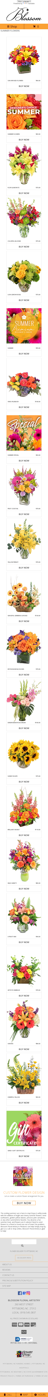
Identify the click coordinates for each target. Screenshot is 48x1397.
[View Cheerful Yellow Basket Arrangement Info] (24, 1075)
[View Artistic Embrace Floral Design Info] (24, 968)
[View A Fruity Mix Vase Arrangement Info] (24, 914)
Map (25, 1394)
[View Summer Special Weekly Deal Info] (24, 433)
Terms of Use (41, 1376)
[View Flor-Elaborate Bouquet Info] (24, 165)
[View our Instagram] (28, 1294)
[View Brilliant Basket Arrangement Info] (24, 807)
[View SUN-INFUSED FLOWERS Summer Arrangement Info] (24, 58)
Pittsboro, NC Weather (11, 1372)
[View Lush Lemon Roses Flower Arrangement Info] (24, 272)
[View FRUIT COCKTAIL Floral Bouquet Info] (24, 486)
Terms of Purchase (24, 1376)
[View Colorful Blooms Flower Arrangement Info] (24, 219)
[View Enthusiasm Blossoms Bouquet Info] (24, 647)
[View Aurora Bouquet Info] (24, 1021)
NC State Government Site (36, 1372)
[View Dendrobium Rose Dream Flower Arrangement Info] (24, 700)
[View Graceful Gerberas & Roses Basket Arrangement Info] (24, 593)
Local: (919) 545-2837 (24, 1312)
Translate (31, 3)
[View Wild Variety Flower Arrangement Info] (24, 861)
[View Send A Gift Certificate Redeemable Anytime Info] (24, 1128)
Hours (41, 1394)
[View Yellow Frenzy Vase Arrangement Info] (24, 540)
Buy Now (24, 86)
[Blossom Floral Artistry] (24, 20)
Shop (13, 26)
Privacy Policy (7, 1376)
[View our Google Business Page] (24, 1294)
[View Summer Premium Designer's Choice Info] (24, 326)
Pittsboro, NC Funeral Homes (16, 1364)
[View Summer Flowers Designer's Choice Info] (24, 112)
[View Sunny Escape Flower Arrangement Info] (24, 754)
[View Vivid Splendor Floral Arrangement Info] (24, 379)
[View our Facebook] (20, 1294)
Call (9, 1394)
